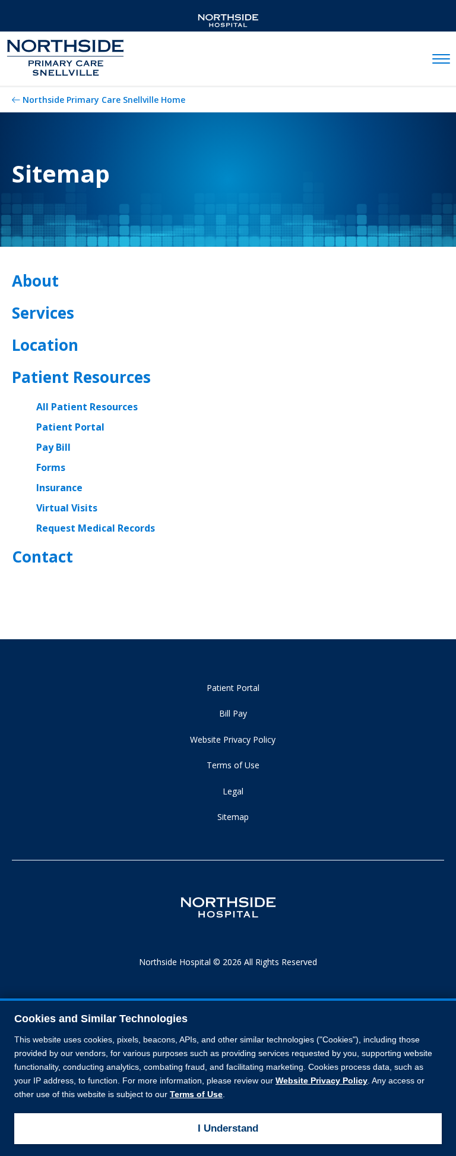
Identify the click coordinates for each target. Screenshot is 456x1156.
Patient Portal (70, 427)
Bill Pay (233, 713)
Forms (50, 467)
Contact (42, 556)
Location (45, 345)
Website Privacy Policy (233, 739)
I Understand (228, 1128)
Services (43, 312)
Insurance (59, 487)
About (35, 280)
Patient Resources (81, 377)
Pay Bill (53, 447)
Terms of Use (233, 765)
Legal (233, 791)
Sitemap (233, 816)
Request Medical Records (95, 528)
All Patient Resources (87, 406)
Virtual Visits (66, 507)
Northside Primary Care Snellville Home (104, 99)
